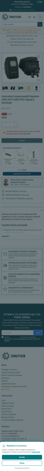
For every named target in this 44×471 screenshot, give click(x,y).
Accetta (22, 457)
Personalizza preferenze (22, 468)
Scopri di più (36, 452)
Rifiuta (22, 463)
